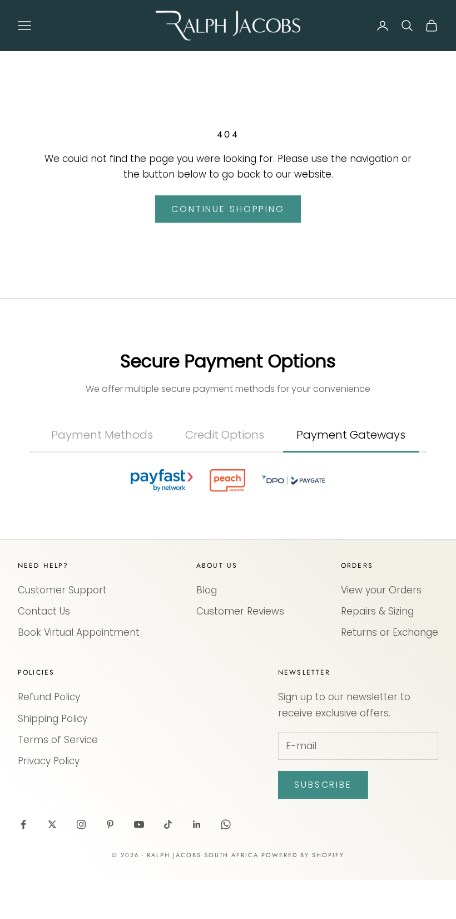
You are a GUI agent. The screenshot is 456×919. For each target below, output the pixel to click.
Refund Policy (49, 736)
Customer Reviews (240, 650)
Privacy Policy (49, 800)
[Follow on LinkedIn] (196, 863)
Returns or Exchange (389, 671)
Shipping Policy (52, 757)
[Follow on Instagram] (81, 863)
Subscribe (323, 823)
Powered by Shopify (302, 893)
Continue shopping (228, 209)
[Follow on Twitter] (52, 863)
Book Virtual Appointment (79, 671)
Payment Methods (102, 435)
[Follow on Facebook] (23, 863)
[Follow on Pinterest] (110, 863)
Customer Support (62, 629)
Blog (206, 629)
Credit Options (224, 435)
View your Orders (381, 629)
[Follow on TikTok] (168, 863)
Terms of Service (58, 778)
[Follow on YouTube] (139, 863)
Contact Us (44, 650)
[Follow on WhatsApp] (225, 863)
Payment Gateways (350, 435)
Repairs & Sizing (377, 650)
